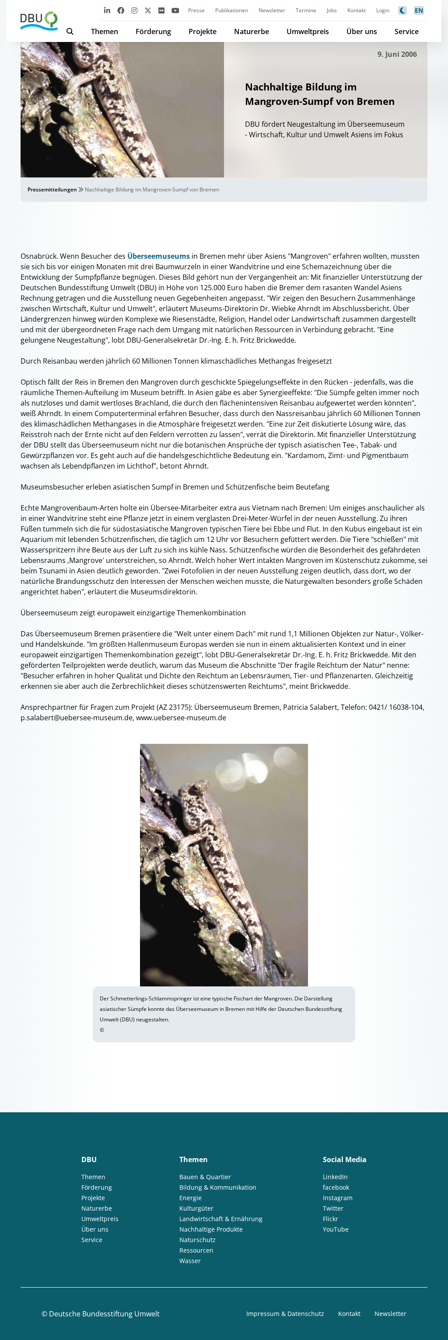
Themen (104, 31)
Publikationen (231, 10)
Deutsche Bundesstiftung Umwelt (104, 1314)
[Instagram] (134, 10)
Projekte (203, 31)
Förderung (153, 31)
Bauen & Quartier (205, 1177)
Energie (190, 1198)
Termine (306, 10)
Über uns (361, 31)
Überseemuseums (158, 256)
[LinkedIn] (107, 10)
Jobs (332, 10)
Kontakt (356, 10)
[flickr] (161, 10)
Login (382, 10)
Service (407, 31)
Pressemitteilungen (52, 189)
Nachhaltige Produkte (211, 1229)
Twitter (333, 1208)
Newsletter (272, 10)
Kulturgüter (196, 1208)
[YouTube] (175, 10)
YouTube (336, 1229)
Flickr (330, 1219)
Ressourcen (196, 1250)
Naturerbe (251, 31)
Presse (196, 10)
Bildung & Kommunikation (217, 1187)
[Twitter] (148, 10)
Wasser (190, 1261)
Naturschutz (197, 1240)
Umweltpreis (308, 31)
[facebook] (121, 10)
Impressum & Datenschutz (285, 1313)
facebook (336, 1187)
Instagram (338, 1198)
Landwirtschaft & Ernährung (220, 1219)
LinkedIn (335, 1177)
